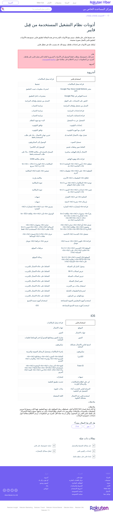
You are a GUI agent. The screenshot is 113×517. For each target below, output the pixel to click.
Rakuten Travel (39, 507)
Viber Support (108, 15)
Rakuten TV (45, 510)
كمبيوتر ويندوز (44, 483)
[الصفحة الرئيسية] (100, 4)
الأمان (49, 3)
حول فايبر (80, 477)
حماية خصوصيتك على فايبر (42, 446)
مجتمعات (58, 3)
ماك (47, 486)
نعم (88, 426)
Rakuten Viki (79, 507)
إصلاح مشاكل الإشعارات (43, 451)
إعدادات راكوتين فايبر (84, 451)
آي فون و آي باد (43, 480)
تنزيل (74, 3)
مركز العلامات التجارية (76, 480)
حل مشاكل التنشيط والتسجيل (81, 446)
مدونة (108, 483)
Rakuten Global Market (54, 507)
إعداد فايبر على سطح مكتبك (82, 456)
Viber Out (40, 3)
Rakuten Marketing (26, 507)
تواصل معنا (107, 494)
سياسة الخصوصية (49, 59)
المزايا (67, 3)
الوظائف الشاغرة (77, 483)
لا (76, 426)
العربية (10, 3)
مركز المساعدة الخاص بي (97, 9)
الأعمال (108, 491)
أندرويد (46, 477)
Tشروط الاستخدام (77, 488)
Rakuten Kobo (68, 507)
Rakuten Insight (12, 507)
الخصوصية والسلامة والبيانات (95, 16)
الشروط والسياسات (76, 486)
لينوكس (46, 488)
